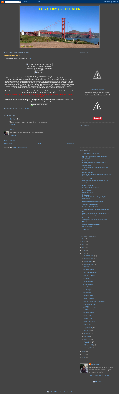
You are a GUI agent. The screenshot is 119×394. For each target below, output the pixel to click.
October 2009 (88, 261)
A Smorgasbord (88, 284)
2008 (84, 351)
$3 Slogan (86, 278)
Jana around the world (89, 179)
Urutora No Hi (86, 218)
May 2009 (87, 336)
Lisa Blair (12, 119)
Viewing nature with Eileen (90, 224)
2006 (84, 357)
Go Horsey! (87, 290)
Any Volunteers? (88, 298)
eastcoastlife (86, 166)
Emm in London (87, 172)
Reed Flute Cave (87, 192)
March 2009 (88, 342)
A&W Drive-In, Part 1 (89, 310)
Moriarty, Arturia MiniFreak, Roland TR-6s (95, 162)
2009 (84, 253)
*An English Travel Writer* (90, 153)
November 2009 (89, 258)
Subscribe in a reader (97, 89)
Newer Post (8, 143)
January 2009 (88, 348)
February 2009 (88, 345)
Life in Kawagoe (87, 185)
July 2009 (87, 331)
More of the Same (89, 321)
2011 (84, 247)
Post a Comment (9, 140)
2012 (84, 244)
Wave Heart (86, 158)
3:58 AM (13, 125)
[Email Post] (29, 108)
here (53, 101)
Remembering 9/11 (89, 304)
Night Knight (87, 324)
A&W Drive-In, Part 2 (89, 307)
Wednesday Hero (12, 55)
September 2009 (89, 264)
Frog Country (87, 287)
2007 (84, 354)
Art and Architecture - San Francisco (94, 156)
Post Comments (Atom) (20, 147)
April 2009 (87, 339)
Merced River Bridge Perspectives (94, 301)
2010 (84, 250)
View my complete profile (99, 375)
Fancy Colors (87, 315)
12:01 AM (26, 108)
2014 (84, 239)
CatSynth (85, 161)
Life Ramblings (87, 190)
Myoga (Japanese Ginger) (90, 187)
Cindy (29, 58)
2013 (84, 242)
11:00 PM (13, 136)
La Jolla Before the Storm (90, 206)
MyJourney (86, 195)
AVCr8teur (13, 130)
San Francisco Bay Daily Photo (92, 202)
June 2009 (87, 333)
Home (39, 143)
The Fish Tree (87, 318)
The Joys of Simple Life (90, 205)
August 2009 (88, 328)
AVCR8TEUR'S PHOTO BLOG (59, 9)
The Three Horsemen (90, 272)
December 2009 (89, 256)
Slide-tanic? (87, 267)
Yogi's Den (85, 229)
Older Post (70, 143)
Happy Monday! (87, 226)
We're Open (87, 293)
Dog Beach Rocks (89, 275)
